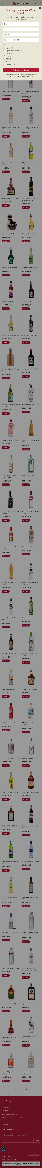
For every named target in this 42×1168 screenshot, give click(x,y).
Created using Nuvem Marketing (21, 79)
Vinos (8, 45)
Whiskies (9, 59)
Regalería (9, 62)
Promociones (11, 64)
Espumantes (10, 48)
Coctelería (9, 53)
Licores (8, 56)
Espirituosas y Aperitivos (14, 51)
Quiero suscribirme (21, 70)
